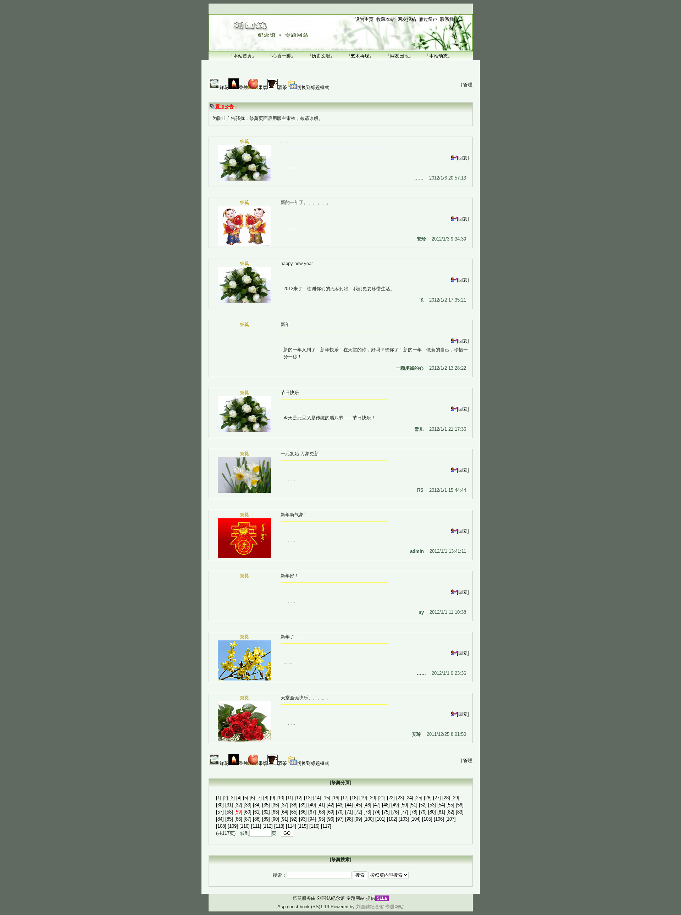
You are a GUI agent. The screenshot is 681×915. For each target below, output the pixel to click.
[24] (409, 797)
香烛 (243, 87)
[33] (247, 804)
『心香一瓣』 (281, 56)
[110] (244, 826)
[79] (423, 812)
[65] (294, 812)
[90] (275, 819)
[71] (349, 812)
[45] (358, 804)
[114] (291, 826)
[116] (314, 826)
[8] (265, 797)
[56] (460, 804)
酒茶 (282, 87)
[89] (266, 819)
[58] (229, 812)
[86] (238, 819)
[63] (275, 812)
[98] (349, 819)
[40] (312, 804)
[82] (450, 812)
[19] (363, 797)
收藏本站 (385, 19)
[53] (432, 804)
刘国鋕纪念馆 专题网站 (341, 898)
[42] (330, 804)
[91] (284, 819)
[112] (267, 826)
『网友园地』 (399, 56)
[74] (377, 812)
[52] (423, 804)
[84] (220, 819)
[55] (450, 804)
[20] (372, 797)
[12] (299, 797)
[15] (326, 797)
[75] (386, 812)
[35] (266, 804)
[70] (340, 812)
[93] (303, 819)
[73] (367, 812)
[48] (386, 804)
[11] (289, 797)
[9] (272, 797)
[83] (460, 812)
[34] (257, 804)
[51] (413, 804)
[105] (427, 819)
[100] (369, 819)
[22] (391, 797)
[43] (340, 804)
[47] (377, 804)
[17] (345, 797)
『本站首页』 (242, 56)
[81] (441, 812)
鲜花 (223, 87)
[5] (245, 797)
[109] (233, 826)
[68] (321, 812)
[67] (312, 812)
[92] (294, 819)
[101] (380, 819)
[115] (303, 826)
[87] (247, 819)
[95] (321, 819)
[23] (400, 797)
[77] (404, 812)
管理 (467, 84)
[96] (330, 819)
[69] (330, 812)
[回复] (463, 157)
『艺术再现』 (360, 56)
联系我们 (449, 19)
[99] (358, 819)
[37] (284, 804)
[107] (450, 819)
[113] (279, 826)
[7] (259, 797)
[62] (266, 812)
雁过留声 (428, 19)
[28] (446, 797)
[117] (326, 826)
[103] (404, 819)
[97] (340, 819)
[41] (321, 804)
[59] (238, 812)
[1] (218, 797)
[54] (441, 804)
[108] (221, 826)
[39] (303, 804)
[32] (238, 804)
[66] (303, 812)
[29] (455, 797)
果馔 (262, 87)
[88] (257, 819)
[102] (392, 819)
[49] (395, 804)
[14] (317, 797)
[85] (229, 819)
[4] (239, 797)
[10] (280, 797)
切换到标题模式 (313, 87)
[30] (220, 804)
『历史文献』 (321, 56)
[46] (367, 804)
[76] (395, 812)
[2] (225, 797)
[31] (229, 804)
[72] (358, 812)
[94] (312, 819)
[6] (252, 797)
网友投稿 (407, 19)
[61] (257, 812)
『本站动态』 (438, 56)
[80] (432, 812)
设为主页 (364, 19)
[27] (437, 797)
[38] (294, 804)
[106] (439, 819)
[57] (220, 812)
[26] (428, 797)
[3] (232, 797)
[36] (275, 804)
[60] (247, 812)
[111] (256, 826)
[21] (382, 797)
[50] (404, 804)
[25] (418, 797)
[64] (284, 812)
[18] (354, 797)
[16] (335, 797)
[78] (413, 812)
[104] (415, 819)
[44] (349, 804)
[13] (308, 797)
